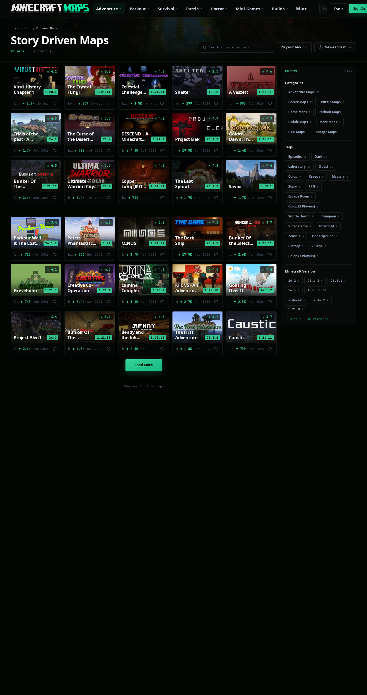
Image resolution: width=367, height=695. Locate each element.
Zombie (296, 236)
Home (15, 28)
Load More (144, 365)
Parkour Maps (331, 112)
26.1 (293, 290)
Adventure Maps (303, 92)
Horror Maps (300, 102)
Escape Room (300, 196)
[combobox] (294, 47)
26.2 (293, 280)
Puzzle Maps (332, 102)
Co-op (294, 176)
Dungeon (330, 216)
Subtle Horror (300, 216)
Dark (321, 156)
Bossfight (328, 226)
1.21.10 (296, 300)
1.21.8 (295, 309)
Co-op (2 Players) (303, 206)
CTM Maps (298, 132)
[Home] (50, 8)
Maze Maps (329, 122)
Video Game (299, 226)
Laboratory (299, 166)
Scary (294, 186)
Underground (324, 236)
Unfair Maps (299, 122)
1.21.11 (317, 290)
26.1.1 (338, 280)
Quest (326, 166)
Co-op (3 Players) (303, 256)
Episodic (297, 156)
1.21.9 (320, 300)
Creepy (316, 176)
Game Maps (299, 112)
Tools (338, 8)
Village (318, 246)
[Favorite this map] (54, 103)
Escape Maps (328, 132)
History (295, 246)
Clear (348, 71)
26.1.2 (315, 280)
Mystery (340, 176)
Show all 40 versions (309, 319)
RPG (313, 186)
